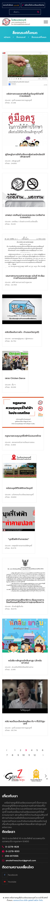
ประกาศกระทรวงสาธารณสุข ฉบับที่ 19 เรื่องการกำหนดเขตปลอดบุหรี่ (25, 277)
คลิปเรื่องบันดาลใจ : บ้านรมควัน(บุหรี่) (22, 332)
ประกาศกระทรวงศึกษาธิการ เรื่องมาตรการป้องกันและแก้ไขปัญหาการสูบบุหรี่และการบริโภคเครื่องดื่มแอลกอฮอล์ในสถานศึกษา (25, 602)
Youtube (11, 881)
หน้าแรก (7, 37)
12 (35, 755)
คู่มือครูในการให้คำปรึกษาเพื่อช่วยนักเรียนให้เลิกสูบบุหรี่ (25, 155)
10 (23, 755)
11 (29, 755)
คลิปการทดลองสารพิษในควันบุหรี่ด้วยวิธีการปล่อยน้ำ (25, 95)
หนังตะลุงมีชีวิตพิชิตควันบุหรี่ (19, 488)
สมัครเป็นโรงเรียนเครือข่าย (34, 5)
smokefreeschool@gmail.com (21, 860)
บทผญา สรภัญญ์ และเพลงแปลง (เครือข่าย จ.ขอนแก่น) (25, 216)
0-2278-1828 (12, 846)
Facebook (12, 874)
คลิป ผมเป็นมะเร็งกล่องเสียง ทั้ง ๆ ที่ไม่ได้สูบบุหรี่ (25, 722)
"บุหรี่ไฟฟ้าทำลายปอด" (18, 539)
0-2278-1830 (12, 851)
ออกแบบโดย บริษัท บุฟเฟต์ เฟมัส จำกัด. (28, 900)
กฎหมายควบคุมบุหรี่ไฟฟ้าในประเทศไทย (23, 435)
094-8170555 (11, 856)
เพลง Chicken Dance (15, 378)
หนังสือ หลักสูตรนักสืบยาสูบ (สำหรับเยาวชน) (25, 661)
